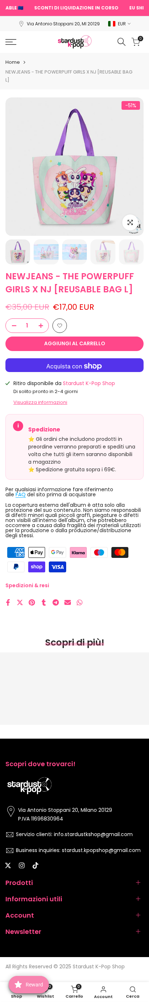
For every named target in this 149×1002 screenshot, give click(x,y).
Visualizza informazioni (40, 402)
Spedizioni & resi (27, 585)
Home (12, 62)
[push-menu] (10, 42)
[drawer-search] (121, 42)
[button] (59, 325)
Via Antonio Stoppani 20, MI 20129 (63, 24)
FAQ (21, 494)
